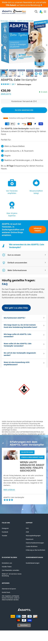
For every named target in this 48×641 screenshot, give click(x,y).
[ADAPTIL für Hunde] (24, 610)
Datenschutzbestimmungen (35, 543)
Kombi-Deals (6, 592)
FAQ (27, 528)
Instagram (5, 528)
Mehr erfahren (9, 489)
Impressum (29, 539)
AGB (27, 532)
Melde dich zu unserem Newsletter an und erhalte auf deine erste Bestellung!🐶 (24, 3)
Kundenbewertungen (32, 563)
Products (12, 21)
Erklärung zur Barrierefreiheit (35, 550)
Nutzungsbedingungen (33, 536)
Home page (4, 21)
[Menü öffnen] (45, 11)
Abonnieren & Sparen (9, 589)
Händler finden (37, 229)
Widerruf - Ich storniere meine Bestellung (11, 575)
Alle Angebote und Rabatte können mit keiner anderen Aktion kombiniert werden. (10, 598)
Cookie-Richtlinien (31, 546)
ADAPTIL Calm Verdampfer (25, 21)
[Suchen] (36, 11)
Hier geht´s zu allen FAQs (16, 308)
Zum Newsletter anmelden (10, 570)
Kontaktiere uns (7, 563)
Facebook (5, 532)
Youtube (4, 536)
